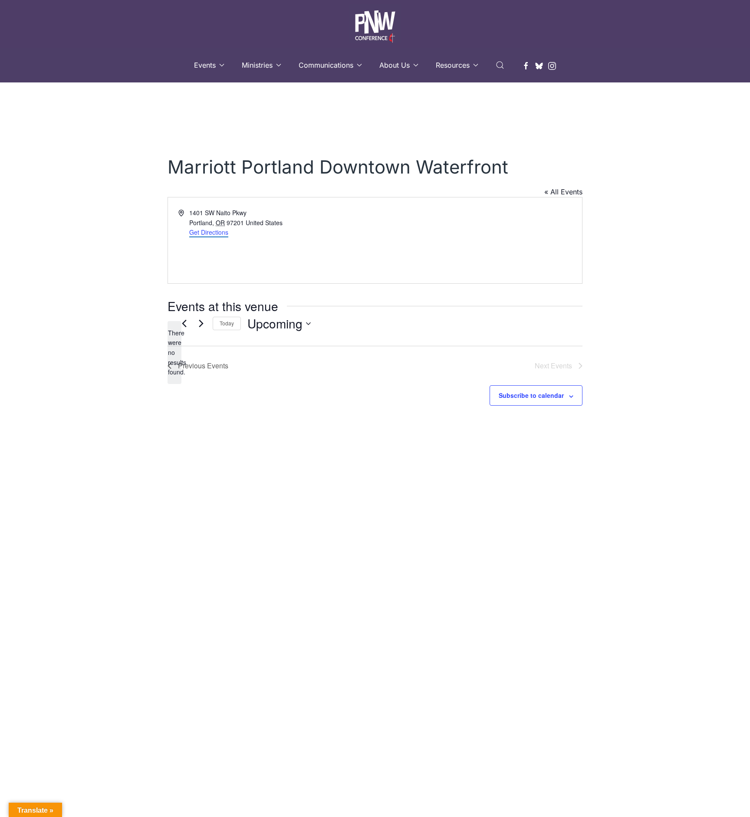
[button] (500, 65)
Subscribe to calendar (531, 395)
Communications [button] (326, 65)
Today (227, 323)
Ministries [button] (257, 65)
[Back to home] (375, 23)
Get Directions (208, 232)
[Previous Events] (184, 323)
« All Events (563, 191)
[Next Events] (201, 323)
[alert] (174, 352)
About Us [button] (394, 65)
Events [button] (205, 65)
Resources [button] (453, 65)
